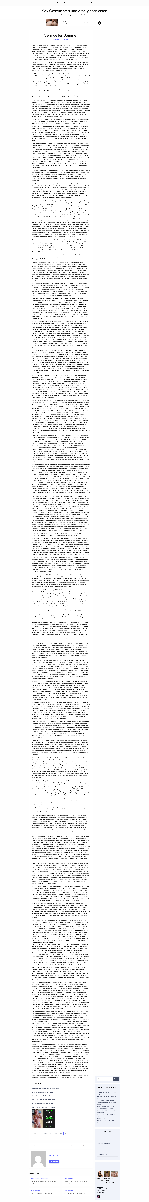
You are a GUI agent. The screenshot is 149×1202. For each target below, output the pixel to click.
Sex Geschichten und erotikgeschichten (74, 10)
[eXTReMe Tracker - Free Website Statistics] (98, 1196)
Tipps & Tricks (102, 1154)
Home (58, 3)
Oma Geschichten (35, 1178)
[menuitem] (59, 3)
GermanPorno (100, 1192)
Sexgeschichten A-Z (86, 3)
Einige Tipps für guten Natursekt (105, 1101)
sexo (66, 1133)
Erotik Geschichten (46, 1133)
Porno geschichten (44, 1178)
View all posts (54, 1161)
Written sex (100, 1187)
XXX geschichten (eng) (70, 3)
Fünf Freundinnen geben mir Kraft (42, 1193)
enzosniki (56, 39)
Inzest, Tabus (102, 1138)
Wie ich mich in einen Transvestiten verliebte (76, 1182)
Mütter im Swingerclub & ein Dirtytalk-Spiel (43, 1182)
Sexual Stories (101, 1190)
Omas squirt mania (102, 1118)
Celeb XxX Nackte (102, 1189)
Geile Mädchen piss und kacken (75, 1193)
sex (61, 1133)
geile (55, 1133)
